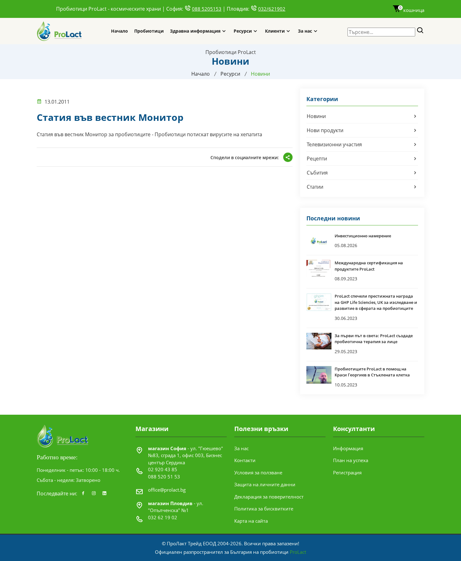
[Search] (420, 31)
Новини (316, 116)
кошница (411, 10)
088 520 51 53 (164, 476)
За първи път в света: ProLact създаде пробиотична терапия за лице (374, 339)
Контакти (245, 460)
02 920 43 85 (162, 469)
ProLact (298, 552)
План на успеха (350, 460)
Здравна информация (195, 31)
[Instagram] (93, 493)
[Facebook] (83, 493)
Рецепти (317, 158)
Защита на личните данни (264, 484)
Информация (348, 448)
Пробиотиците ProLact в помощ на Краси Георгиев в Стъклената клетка (372, 372)
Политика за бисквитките (263, 508)
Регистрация (347, 472)
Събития (317, 172)
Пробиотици (149, 31)
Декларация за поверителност (269, 497)
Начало (119, 31)
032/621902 (271, 9)
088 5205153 (206, 9)
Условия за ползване (258, 472)
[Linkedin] (104, 493)
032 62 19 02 (162, 517)
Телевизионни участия (334, 144)
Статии (315, 186)
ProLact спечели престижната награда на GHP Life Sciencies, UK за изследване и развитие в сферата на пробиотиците (376, 302)
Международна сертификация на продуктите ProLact (369, 266)
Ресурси (243, 31)
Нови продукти (325, 130)
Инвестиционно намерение (363, 236)
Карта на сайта (251, 521)
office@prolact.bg (167, 490)
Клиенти (275, 31)
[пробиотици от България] (59, 31)
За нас (305, 31)
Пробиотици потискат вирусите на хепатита (208, 134)
